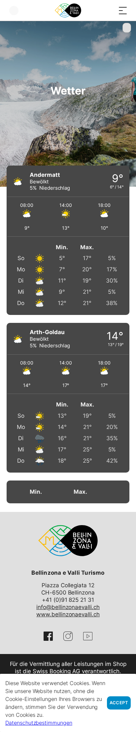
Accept (119, 702)
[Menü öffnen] (122, 10)
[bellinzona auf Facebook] (48, 636)
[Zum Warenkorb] (109, 10)
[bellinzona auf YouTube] (87, 636)
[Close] (126, 28)
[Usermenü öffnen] (14, 10)
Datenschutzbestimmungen (38, 722)
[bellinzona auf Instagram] (68, 636)
